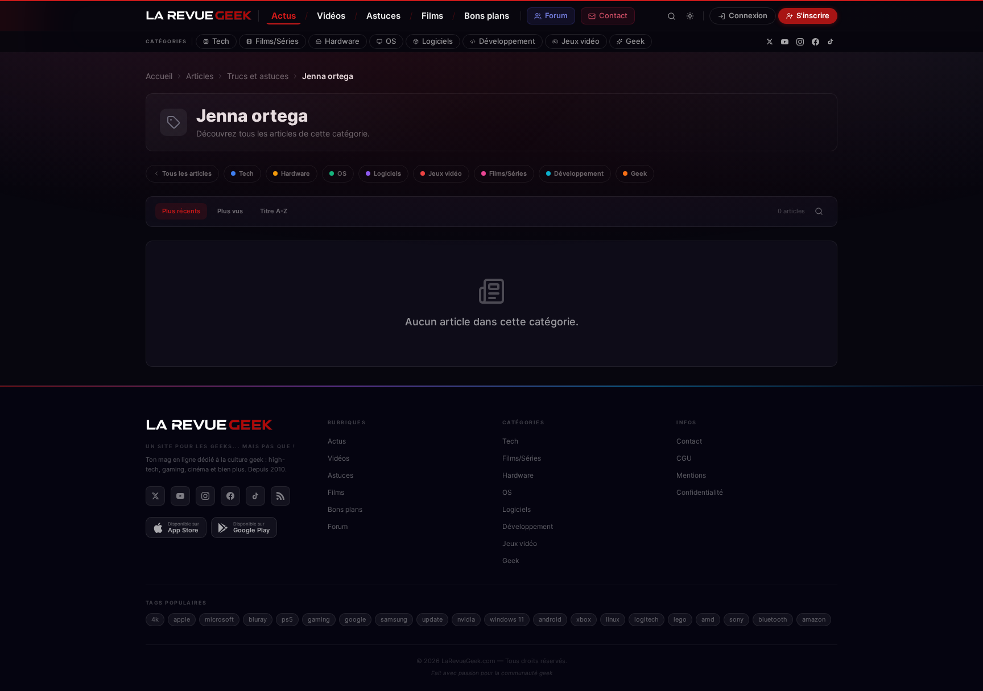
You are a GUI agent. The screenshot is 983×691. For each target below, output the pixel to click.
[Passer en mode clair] (690, 15)
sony (736, 619)
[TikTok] (830, 41)
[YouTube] (785, 42)
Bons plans (486, 15)
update (432, 619)
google (355, 619)
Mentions (691, 475)
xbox (583, 619)
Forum (556, 15)
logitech (646, 619)
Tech (220, 40)
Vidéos (331, 15)
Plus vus (230, 211)
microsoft (219, 619)
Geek (635, 40)
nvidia (466, 619)
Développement (507, 40)
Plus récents (181, 211)
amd (707, 619)
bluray (258, 619)
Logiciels (437, 40)
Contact (613, 15)
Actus (283, 15)
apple (182, 619)
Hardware (342, 40)
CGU (684, 458)
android (550, 619)
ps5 (287, 619)
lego (680, 619)
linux (612, 619)
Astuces (383, 15)
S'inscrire (812, 15)
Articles (199, 76)
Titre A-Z (273, 211)
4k (155, 619)
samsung (394, 619)
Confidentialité (699, 492)
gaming (319, 619)
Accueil (159, 76)
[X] (770, 41)
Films (432, 15)
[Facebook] (815, 42)
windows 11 (507, 619)
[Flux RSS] (280, 496)
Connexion (748, 15)
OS (391, 40)
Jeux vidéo (580, 40)
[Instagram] (800, 42)
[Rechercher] (671, 16)
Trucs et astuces (257, 76)
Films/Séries (277, 40)
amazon (813, 619)
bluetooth (772, 619)
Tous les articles (187, 173)
